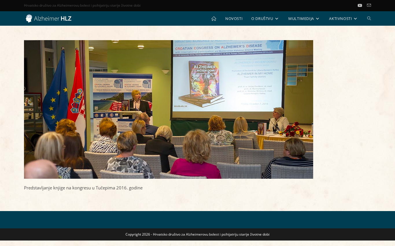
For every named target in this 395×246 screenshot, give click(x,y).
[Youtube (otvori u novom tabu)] (362, 5)
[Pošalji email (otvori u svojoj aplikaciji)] (369, 5)
